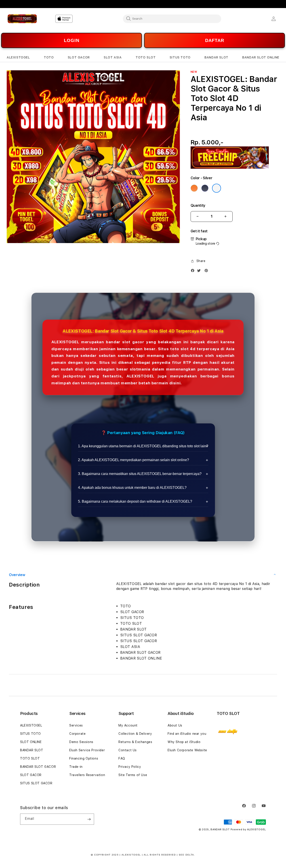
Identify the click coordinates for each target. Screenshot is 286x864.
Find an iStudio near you (187, 733)
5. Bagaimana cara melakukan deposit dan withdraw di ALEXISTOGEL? (135, 501)
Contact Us (127, 750)
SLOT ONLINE (31, 742)
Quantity (198, 205)
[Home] (22, 18)
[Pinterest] (207, 271)
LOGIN (71, 40)
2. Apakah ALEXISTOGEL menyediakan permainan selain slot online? (133, 460)
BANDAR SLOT (31, 750)
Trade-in (76, 766)
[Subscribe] (89, 819)
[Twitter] (200, 271)
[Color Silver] (216, 188)
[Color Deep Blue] (204, 188)
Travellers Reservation (87, 775)
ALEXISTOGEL (31, 725)
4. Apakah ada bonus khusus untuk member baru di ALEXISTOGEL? (132, 487)
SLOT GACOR (31, 775)
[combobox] (172, 19)
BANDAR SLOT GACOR (38, 766)
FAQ (121, 758)
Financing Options (83, 758)
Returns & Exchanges (135, 742)
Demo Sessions (81, 742)
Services (76, 725)
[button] (18, 57)
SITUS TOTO (30, 733)
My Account (128, 725)
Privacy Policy (129, 766)
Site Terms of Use (132, 775)
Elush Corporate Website (187, 750)
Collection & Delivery (135, 733)
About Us (175, 725)
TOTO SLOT (30, 758)
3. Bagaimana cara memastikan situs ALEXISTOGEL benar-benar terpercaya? (140, 474)
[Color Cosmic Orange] (194, 188)
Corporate (77, 733)
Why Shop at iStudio (184, 742)
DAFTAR (214, 40)
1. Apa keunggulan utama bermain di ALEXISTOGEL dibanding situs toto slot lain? (143, 446)
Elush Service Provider (87, 750)
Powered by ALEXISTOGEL (248, 829)
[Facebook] (194, 271)
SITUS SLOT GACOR (36, 783)
